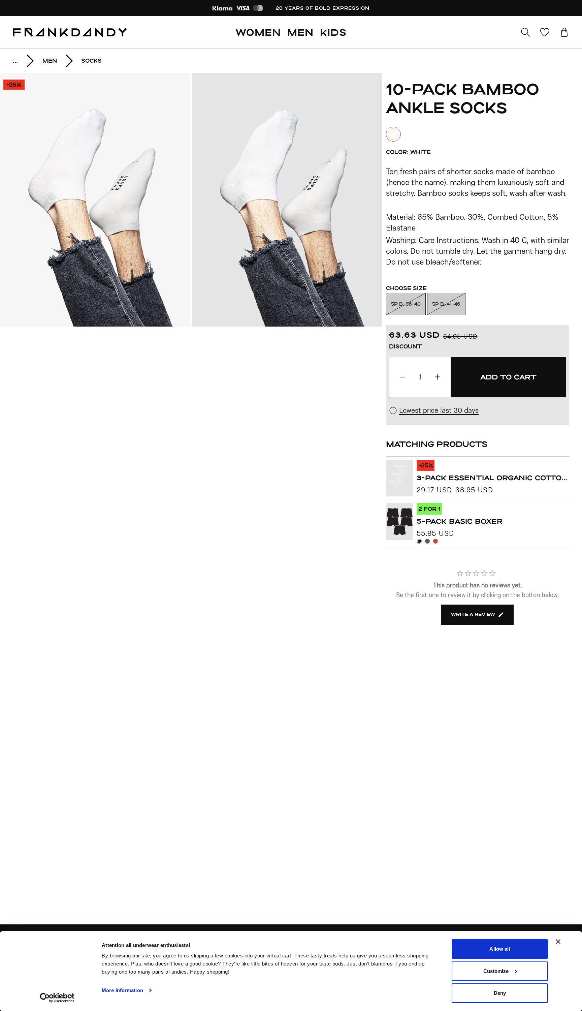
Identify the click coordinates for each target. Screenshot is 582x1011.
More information (122, 990)
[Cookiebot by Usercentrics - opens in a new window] (57, 998)
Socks (91, 60)
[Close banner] (558, 941)
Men (300, 32)
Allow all (499, 949)
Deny (500, 993)
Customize (496, 971)
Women (258, 32)
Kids (333, 32)
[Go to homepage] (70, 32)
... (15, 60)
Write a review (473, 614)
